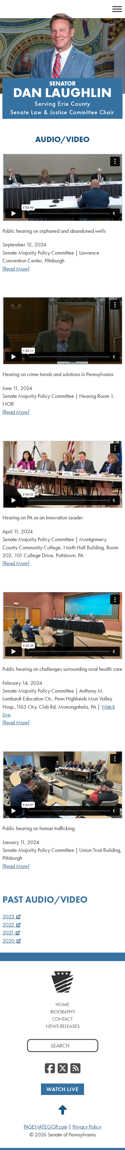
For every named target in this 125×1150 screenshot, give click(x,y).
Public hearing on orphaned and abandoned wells (54, 230)
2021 (8, 932)
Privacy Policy (87, 1126)
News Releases (62, 1026)
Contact (62, 1019)
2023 (8, 916)
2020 (8, 940)
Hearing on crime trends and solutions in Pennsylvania (57, 374)
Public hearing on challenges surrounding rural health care (62, 668)
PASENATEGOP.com (45, 1126)
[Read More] (15, 268)
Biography (62, 1012)
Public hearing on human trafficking (38, 828)
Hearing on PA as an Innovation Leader (42, 517)
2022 (8, 924)
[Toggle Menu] (117, 9)
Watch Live (62, 1089)
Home (62, 1004)
